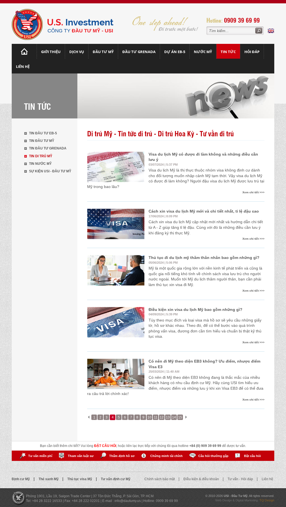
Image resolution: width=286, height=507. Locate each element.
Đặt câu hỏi (252, 456)
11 (156, 417)
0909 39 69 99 (242, 20)
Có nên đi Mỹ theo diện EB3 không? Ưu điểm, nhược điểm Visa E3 (204, 364)
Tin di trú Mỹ (40, 156)
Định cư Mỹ (21, 479)
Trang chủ (24, 51)
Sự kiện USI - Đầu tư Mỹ (50, 171)
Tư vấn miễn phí (40, 456)
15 (180, 417)
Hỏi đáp (251, 51)
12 (162, 417)
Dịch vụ (76, 51)
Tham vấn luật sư (81, 456)
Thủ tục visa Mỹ (80, 479)
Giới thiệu (51, 51)
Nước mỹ (203, 51)
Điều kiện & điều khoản (201, 479)
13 (168, 417)
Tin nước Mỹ (40, 164)
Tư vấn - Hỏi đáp (241, 479)
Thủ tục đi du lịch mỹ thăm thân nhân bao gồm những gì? (204, 257)
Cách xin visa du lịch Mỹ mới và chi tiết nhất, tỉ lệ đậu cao (204, 211)
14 (174, 417)
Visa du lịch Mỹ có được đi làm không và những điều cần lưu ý (203, 157)
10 (149, 417)
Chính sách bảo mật (160, 479)
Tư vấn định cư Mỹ (115, 479)
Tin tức (228, 51)
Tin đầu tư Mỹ (41, 141)
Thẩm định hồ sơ (122, 456)
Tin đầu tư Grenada (47, 148)
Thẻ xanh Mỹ (49, 479)
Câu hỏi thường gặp (213, 456)
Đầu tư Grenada (139, 51)
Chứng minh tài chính (166, 456)
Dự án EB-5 (174, 51)
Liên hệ (23, 66)
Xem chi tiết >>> (253, 192)
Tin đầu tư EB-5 (43, 133)
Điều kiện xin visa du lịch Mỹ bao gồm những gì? (195, 309)
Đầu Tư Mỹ (103, 51)
